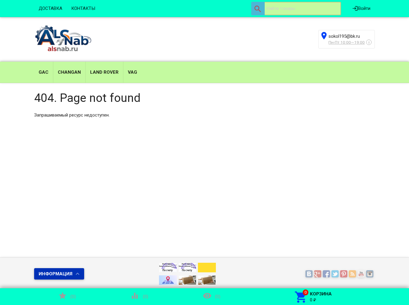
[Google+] (318, 274)
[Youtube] (362, 274)
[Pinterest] (344, 274)
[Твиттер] (335, 274)
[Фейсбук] (327, 274)
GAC (44, 72)
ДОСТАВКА (50, 8)
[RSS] (353, 274)
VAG (132, 72)
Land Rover (104, 72)
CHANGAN (69, 72)
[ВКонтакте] (309, 274)
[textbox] (296, 8)
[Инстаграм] (370, 274)
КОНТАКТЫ (83, 8)
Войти (361, 8)
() (67, 295)
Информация (55, 274)
